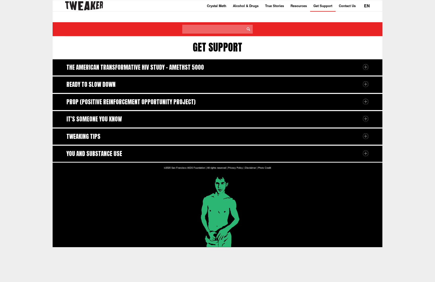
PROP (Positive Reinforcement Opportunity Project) (131, 101)
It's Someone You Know (94, 119)
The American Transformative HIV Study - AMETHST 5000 (135, 67)
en (367, 6)
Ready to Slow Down (91, 84)
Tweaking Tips (83, 136)
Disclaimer (250, 167)
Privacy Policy (235, 167)
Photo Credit (264, 167)
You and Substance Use (94, 153)
